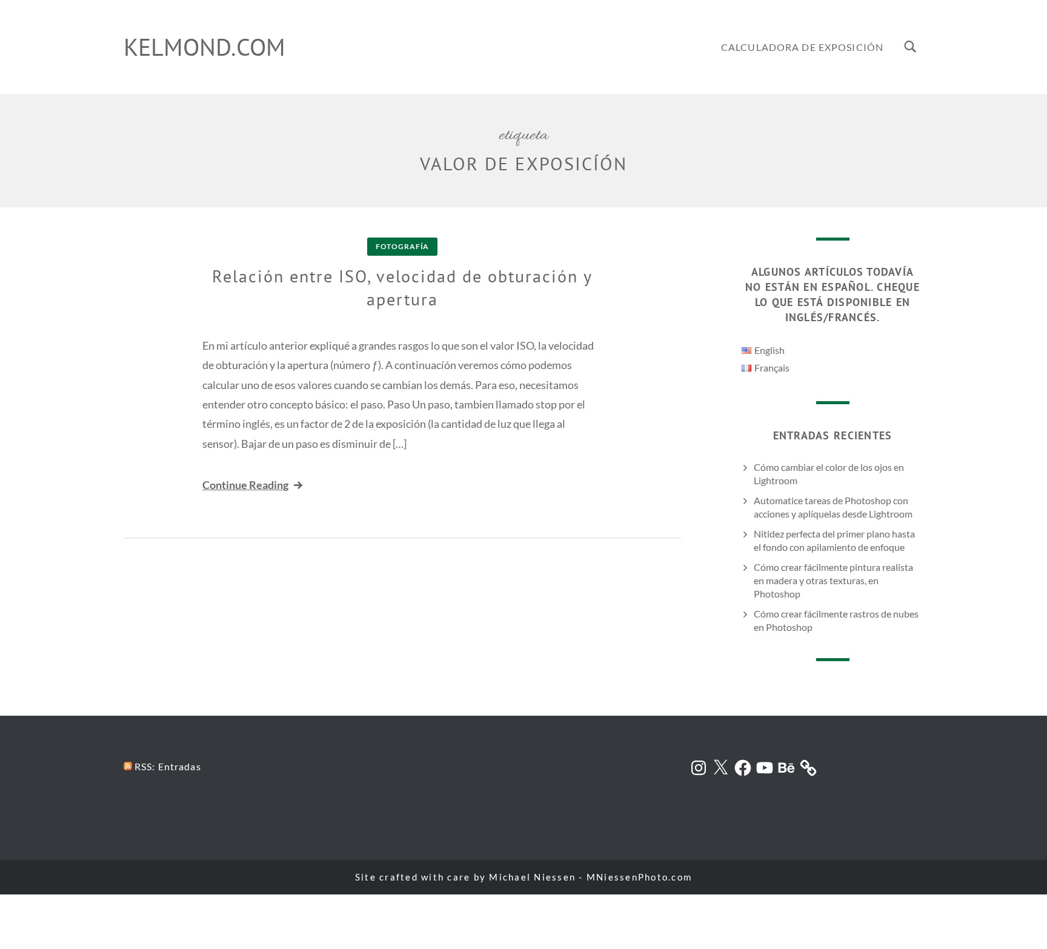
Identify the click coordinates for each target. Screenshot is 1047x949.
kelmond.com (204, 46)
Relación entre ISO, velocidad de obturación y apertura (402, 288)
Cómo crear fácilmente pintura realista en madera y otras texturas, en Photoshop (833, 580)
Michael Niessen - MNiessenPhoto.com (590, 876)
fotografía (402, 246)
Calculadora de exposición (802, 47)
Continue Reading (245, 484)
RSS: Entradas (166, 766)
